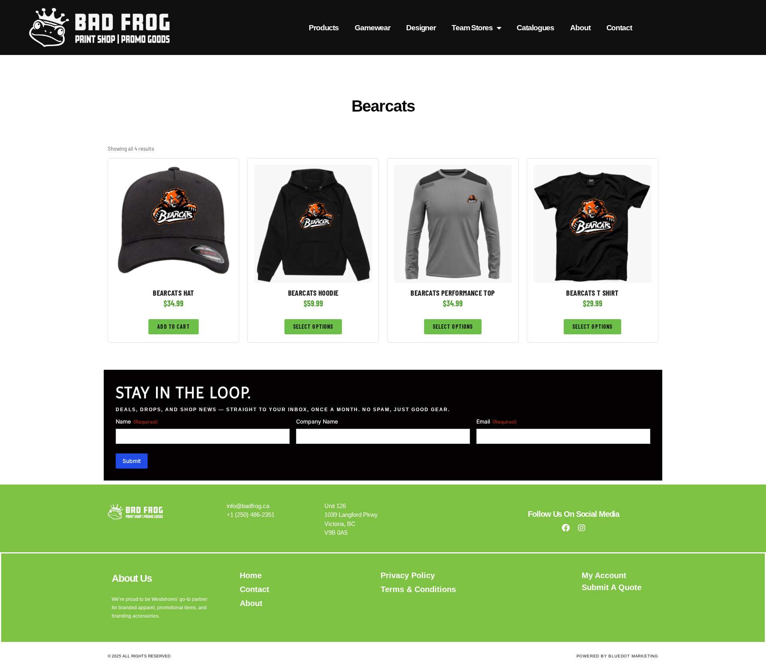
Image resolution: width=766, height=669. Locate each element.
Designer (421, 28)
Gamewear (372, 28)
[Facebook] (566, 528)
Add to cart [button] (173, 326)
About (580, 28)
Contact (619, 28)
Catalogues (535, 28)
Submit (131, 460)
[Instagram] (582, 528)
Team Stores (472, 28)
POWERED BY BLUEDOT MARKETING (617, 656)
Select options (313, 326)
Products (324, 28)
